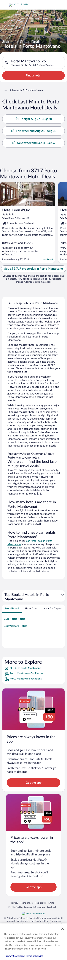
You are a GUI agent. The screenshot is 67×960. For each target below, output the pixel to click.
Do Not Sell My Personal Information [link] (26, 907)
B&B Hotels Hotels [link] (14, 619)
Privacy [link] (14, 903)
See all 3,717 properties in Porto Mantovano (33, 268)
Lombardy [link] (17, 90)
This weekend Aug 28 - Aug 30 (36, 130)
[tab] (12, 609)
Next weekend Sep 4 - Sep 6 (36, 142)
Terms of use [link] (26, 903)
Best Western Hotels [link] (15, 626)
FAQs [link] (51, 903)
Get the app (34, 782)
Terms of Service (34, 956)
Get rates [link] (48, 259)
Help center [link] (40, 903)
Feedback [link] (51, 907)
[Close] (62, 929)
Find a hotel (33, 75)
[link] (33, 669)
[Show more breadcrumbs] (5, 90)
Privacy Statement (15, 956)
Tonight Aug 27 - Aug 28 (36, 118)
